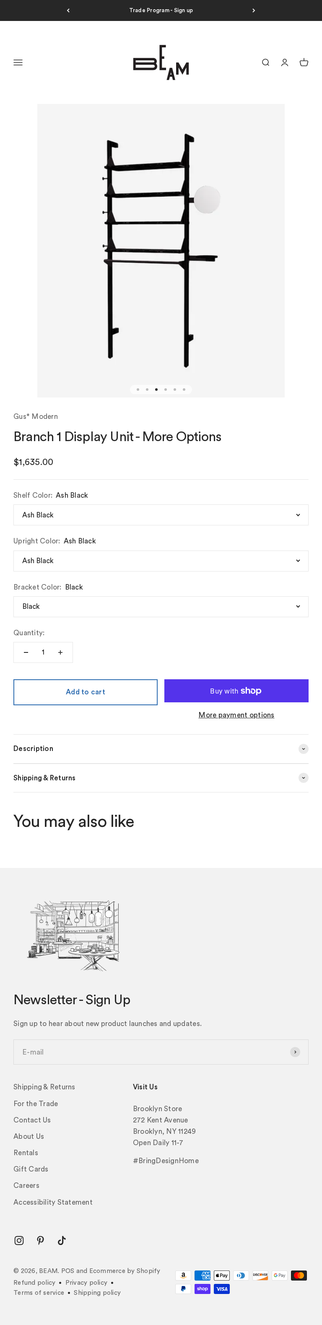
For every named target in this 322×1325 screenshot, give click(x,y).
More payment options (236, 715)
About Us (28, 1136)
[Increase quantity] (60, 652)
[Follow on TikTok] (62, 1240)
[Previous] (68, 10)
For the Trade (35, 1103)
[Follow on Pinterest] (40, 1240)
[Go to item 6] (184, 389)
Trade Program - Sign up (161, 10)
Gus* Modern (35, 416)
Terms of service (38, 1293)
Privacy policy (86, 1283)
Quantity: (28, 633)
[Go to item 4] (165, 389)
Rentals (25, 1152)
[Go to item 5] (175, 389)
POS (68, 1271)
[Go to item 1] (138, 389)
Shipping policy (97, 1293)
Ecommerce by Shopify (125, 1271)
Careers (26, 1185)
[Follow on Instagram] (19, 1240)
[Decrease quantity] (26, 652)
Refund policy (34, 1283)
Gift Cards (31, 1169)
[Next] (253, 10)
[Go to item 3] (156, 389)
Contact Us (32, 1120)
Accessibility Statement (53, 1202)
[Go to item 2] (147, 389)
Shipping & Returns (44, 1087)
